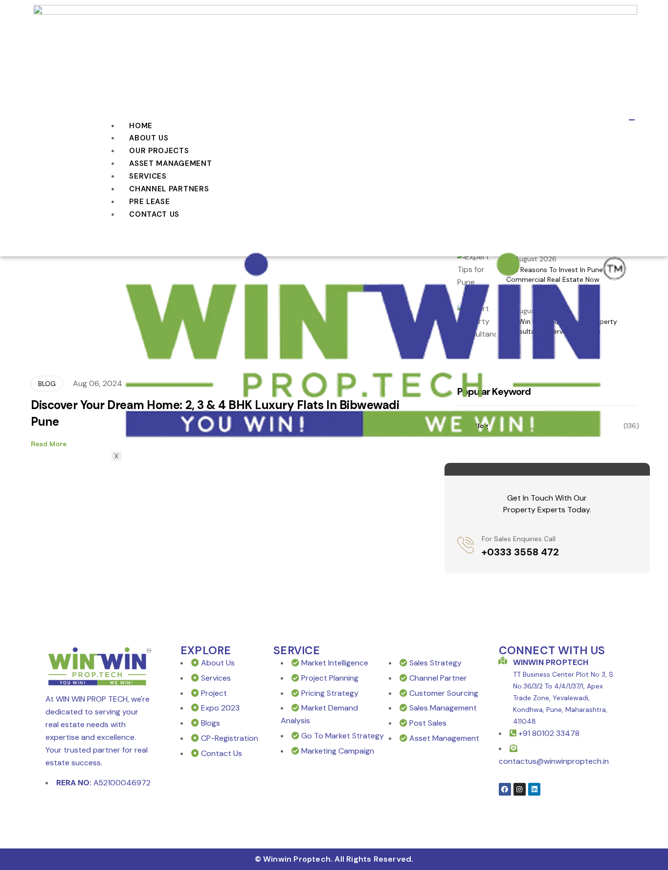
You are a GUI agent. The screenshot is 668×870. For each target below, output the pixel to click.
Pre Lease (149, 201)
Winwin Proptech (551, 662)
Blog (47, 383)
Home (141, 126)
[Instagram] (519, 789)
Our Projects (159, 151)
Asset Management (170, 163)
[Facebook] (505, 789)
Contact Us (154, 214)
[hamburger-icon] (632, 119)
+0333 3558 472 (520, 552)
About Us (149, 138)
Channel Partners (169, 189)
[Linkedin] (534, 789)
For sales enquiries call (519, 538)
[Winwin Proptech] (503, 660)
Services (148, 176)
